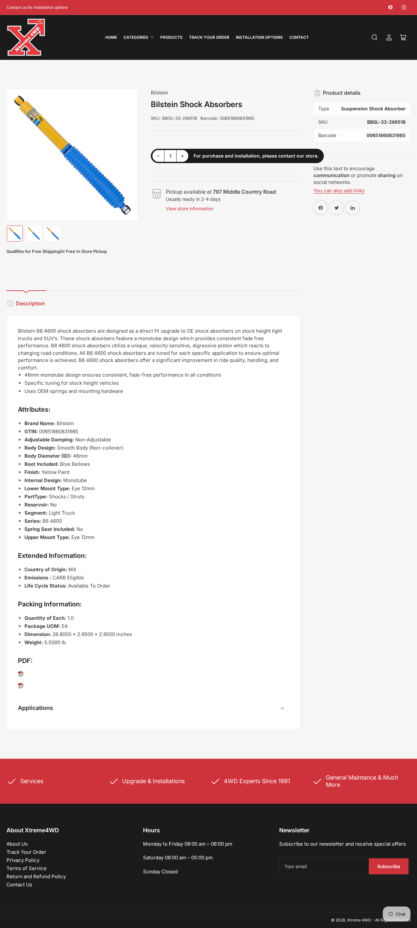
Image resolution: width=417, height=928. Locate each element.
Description (30, 303)
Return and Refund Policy (36, 876)
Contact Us (19, 884)
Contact (299, 37)
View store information (189, 208)
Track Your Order (209, 37)
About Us (17, 844)
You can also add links (339, 190)
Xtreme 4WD (359, 920)
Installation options (259, 37)
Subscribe (388, 866)
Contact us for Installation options (37, 7)
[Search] (374, 37)
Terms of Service (27, 868)
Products (171, 37)
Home (111, 37)
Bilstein (159, 93)
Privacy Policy (23, 860)
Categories (135, 37)
